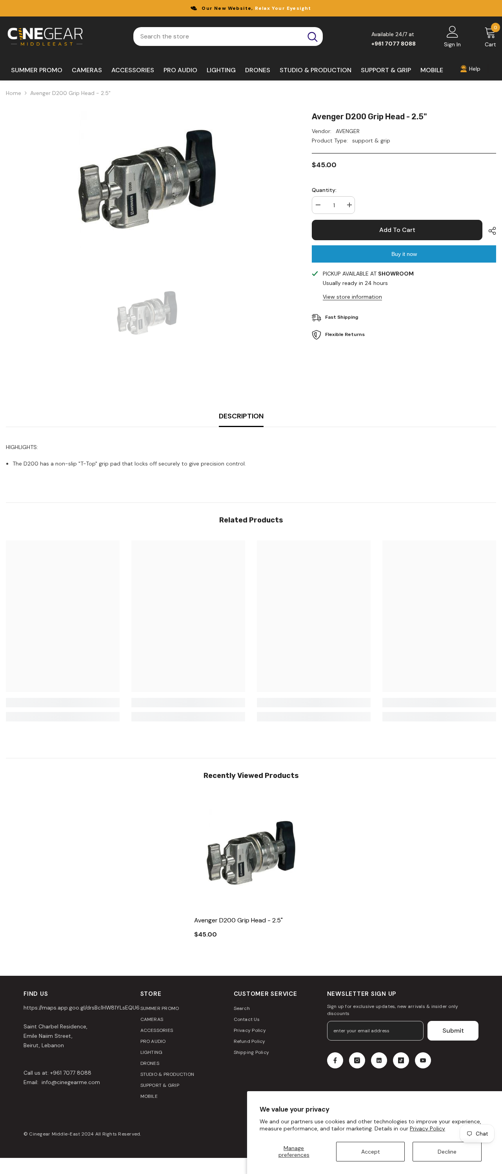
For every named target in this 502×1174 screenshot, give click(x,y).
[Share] (489, 230)
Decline (447, 1151)
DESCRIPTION (241, 416)
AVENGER (348, 131)
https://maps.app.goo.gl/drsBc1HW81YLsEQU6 (82, 1007)
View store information (352, 296)
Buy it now (404, 254)
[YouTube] (423, 1060)
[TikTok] (401, 1060)
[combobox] (217, 36)
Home (13, 93)
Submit (453, 1030)
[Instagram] (357, 1060)
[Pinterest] (379, 1060)
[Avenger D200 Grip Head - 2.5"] (251, 853)
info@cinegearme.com (70, 1082)
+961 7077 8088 (70, 1072)
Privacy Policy (427, 1128)
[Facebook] (335, 1060)
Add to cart (397, 230)
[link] (63, 702)
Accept (370, 1151)
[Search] (228, 36)
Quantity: (324, 190)
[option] (147, 179)
